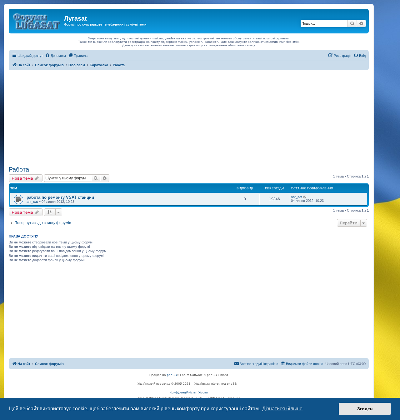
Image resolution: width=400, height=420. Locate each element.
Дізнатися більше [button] (282, 408)
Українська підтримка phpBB (215, 383)
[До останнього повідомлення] (305, 197)
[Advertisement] (189, 117)
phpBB (172, 375)
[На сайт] (37, 20)
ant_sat (32, 201)
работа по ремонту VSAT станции (60, 197)
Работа (19, 169)
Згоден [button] (364, 408)
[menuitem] (55, 55)
